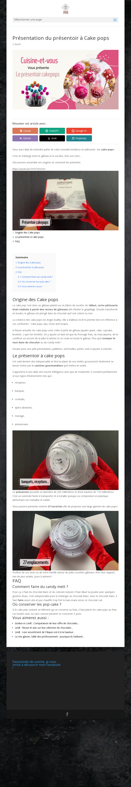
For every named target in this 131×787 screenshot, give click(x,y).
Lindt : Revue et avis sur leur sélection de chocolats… (44, 627)
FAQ (17, 241)
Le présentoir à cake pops (29, 237)
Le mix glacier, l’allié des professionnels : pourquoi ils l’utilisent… (50, 636)
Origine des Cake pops (27, 232)
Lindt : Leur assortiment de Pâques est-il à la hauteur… (45, 632)
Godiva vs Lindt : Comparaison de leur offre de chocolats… (47, 623)
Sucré (17, 44)
